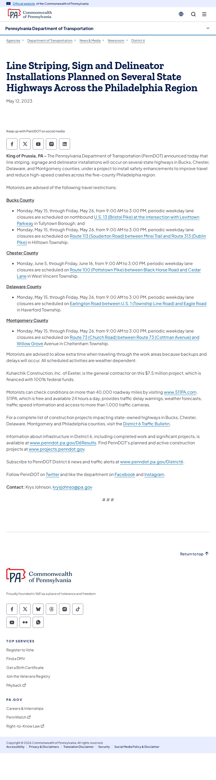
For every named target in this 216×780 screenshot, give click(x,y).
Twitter (52, 474)
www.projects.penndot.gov (56, 449)
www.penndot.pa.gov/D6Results (63, 442)
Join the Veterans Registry (28, 676)
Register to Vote (20, 650)
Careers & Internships (24, 708)
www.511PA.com (180, 392)
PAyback (14, 685)
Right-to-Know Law (23, 726)
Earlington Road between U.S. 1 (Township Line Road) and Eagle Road (138, 303)
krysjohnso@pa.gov (72, 487)
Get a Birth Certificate (25, 667)
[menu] (204, 14)
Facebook (125, 474)
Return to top (191, 554)
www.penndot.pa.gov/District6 (151, 461)
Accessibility (15, 746)
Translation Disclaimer (78, 746)
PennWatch (16, 717)
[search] (193, 14)
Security (104, 746)
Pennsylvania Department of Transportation (49, 28)
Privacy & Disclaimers (44, 746)
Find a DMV (15, 658)
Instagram (154, 474)
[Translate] (181, 14)
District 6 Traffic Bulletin (146, 423)
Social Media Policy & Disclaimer (136, 746)
